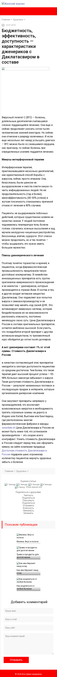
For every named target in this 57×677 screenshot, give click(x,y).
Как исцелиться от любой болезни (26, 587)
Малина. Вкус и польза (27, 541)
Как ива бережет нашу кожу (27, 571)
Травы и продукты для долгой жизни (28, 555)
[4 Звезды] (46, 484)
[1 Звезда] (10, 484)
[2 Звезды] (22, 484)
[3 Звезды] (34, 484)
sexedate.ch (8, 427)
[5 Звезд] (20, 487)
